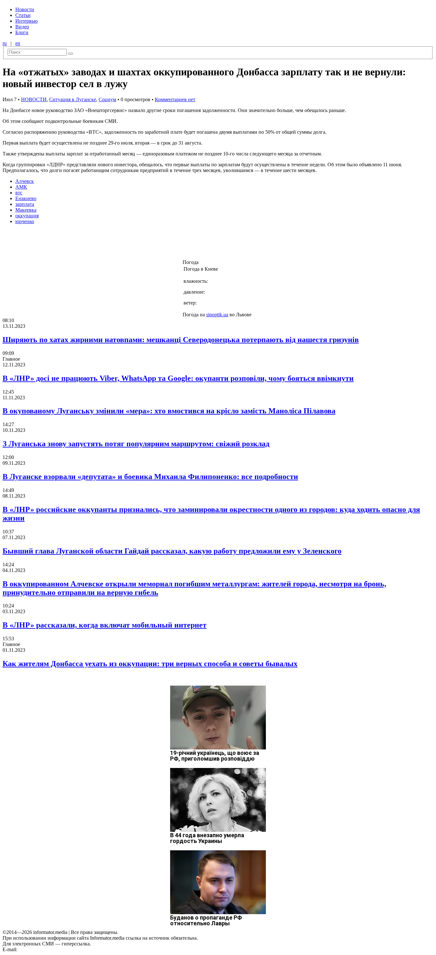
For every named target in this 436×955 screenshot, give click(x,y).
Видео (22, 26)
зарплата (24, 204)
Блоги (21, 32)
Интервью (26, 21)
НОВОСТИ (34, 99)
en (17, 43)
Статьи (23, 15)
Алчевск (24, 181)
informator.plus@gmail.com (47, 949)
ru (5, 43)
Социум (107, 99)
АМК (21, 187)
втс (18, 192)
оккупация (27, 215)
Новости (24, 9)
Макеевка (25, 210)
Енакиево (25, 198)
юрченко (24, 221)
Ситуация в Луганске (72, 99)
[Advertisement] (103, 243)
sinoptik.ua (217, 314)
